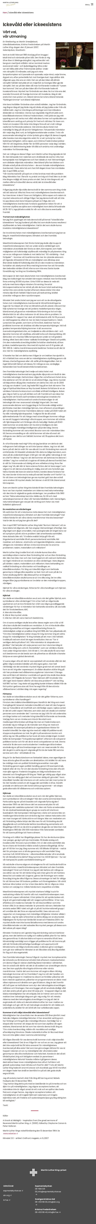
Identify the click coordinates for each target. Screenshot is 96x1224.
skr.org (6, 1195)
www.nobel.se (9, 1133)
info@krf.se (53, 1212)
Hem (5, 12)
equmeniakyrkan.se (12, 1190)
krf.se (5, 1200)
